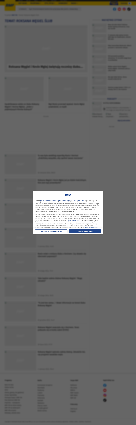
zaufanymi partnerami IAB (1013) (50, 200)
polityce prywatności (73, 220)
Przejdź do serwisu (85, 231)
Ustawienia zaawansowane (51, 231)
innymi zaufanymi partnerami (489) (73, 200)
